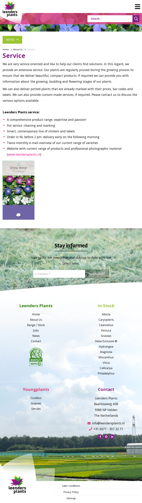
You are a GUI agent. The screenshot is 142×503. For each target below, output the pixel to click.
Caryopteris (106, 320)
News (36, 336)
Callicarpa (106, 368)
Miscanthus (106, 357)
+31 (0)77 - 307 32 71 (108, 429)
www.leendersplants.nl (24, 154)
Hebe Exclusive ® (106, 341)
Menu (11, 40)
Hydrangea (106, 346)
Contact (36, 341)
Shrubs (36, 409)
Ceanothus (106, 325)
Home (6, 49)
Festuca (106, 330)
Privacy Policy (71, 492)
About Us (18, 49)
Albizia (106, 314)
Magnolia (106, 352)
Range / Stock (36, 325)
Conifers (36, 398)
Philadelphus (106, 373)
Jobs (36, 330)
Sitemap (71, 498)
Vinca (106, 363)
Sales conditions (71, 485)
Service (31, 49)
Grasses (106, 336)
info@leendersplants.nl (108, 423)
